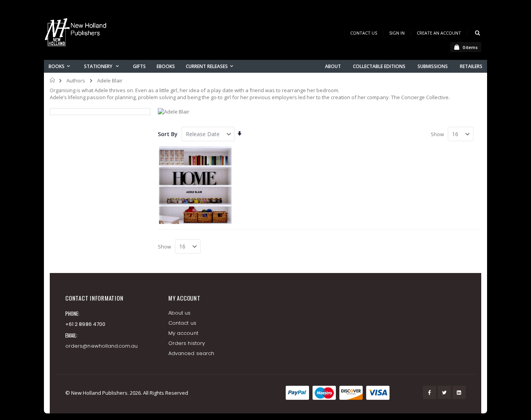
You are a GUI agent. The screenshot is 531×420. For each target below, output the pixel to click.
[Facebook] (429, 392)
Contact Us (363, 33)
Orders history (186, 343)
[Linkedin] (459, 392)
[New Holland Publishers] (77, 33)
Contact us (182, 323)
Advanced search (191, 353)
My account (183, 333)
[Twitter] (444, 392)
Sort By (168, 134)
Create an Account (439, 33)
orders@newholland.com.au (101, 346)
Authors (75, 80)
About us (179, 313)
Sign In (397, 33)
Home (53, 80)
